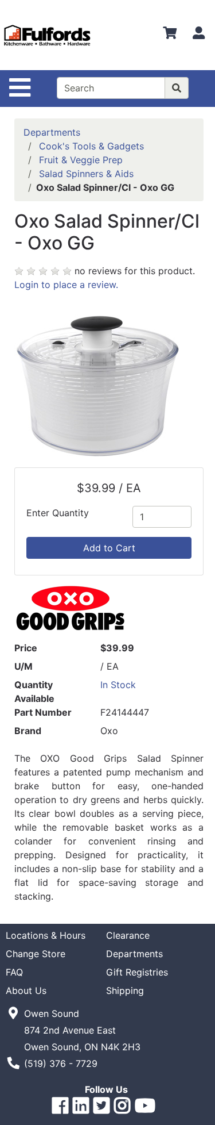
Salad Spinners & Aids (86, 173)
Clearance (128, 935)
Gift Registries (137, 972)
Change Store (35, 953)
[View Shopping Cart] (170, 35)
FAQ (14, 972)
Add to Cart (109, 548)
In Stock (118, 684)
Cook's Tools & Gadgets (91, 146)
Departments (52, 132)
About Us (26, 990)
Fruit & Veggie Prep (81, 160)
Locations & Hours (45, 935)
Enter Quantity (57, 513)
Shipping (125, 990)
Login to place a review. (66, 284)
